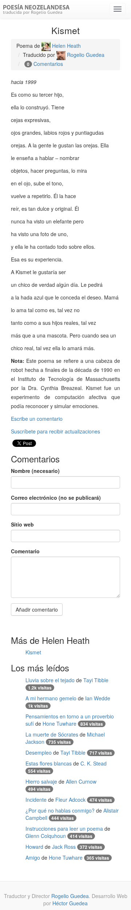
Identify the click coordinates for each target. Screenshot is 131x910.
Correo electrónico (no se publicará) (56, 497)
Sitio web (22, 524)
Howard (34, 846)
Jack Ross (64, 846)
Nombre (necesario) (35, 470)
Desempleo (38, 752)
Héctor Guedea (70, 903)
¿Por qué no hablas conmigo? (60, 810)
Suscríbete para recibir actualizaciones (55, 431)
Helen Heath (66, 45)
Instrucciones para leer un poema (64, 828)
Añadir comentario (37, 609)
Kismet (33, 652)
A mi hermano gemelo (50, 698)
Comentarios (48, 63)
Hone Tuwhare (59, 723)
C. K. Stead (93, 763)
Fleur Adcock (70, 799)
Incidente (36, 799)
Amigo (32, 857)
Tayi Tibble (95, 680)
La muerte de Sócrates (51, 734)
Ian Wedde (97, 698)
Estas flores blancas (48, 763)
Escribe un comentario (37, 418)
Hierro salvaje (41, 781)
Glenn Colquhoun (45, 835)
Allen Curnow (81, 781)
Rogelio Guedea (85, 54)
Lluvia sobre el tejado (50, 680)
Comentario (25, 551)
